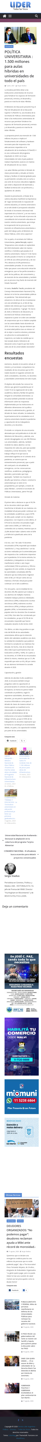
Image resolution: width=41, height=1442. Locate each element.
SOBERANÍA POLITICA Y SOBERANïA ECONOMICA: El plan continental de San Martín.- (28, 1391)
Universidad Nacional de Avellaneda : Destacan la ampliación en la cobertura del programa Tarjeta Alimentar (21, 840)
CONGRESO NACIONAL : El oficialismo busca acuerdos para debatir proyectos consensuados (20, 854)
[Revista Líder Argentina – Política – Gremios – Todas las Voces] (4, 16)
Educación (9, 46)
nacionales (11, 1221)
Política (20, 1221)
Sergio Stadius (21, 86)
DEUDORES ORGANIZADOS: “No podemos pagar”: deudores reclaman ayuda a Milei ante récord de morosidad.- (21, 1236)
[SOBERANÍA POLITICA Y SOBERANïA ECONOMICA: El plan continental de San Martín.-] (12, 1393)
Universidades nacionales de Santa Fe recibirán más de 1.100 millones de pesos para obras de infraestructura (25, 764)
